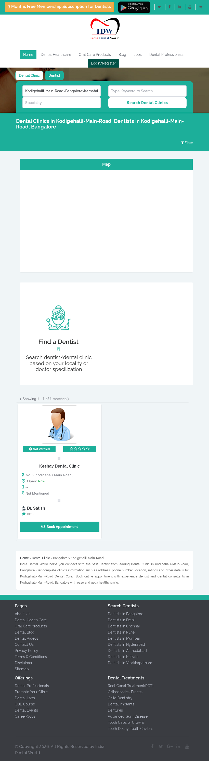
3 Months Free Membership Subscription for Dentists (59, 6)
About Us (22, 614)
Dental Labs (25, 698)
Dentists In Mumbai (124, 638)
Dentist (54, 75)
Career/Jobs (25, 716)
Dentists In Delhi (121, 620)
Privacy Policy (26, 651)
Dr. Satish (36, 508)
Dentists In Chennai (124, 626)
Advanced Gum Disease (128, 716)
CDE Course (25, 704)
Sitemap (22, 669)
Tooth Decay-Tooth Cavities (130, 729)
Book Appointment (61, 527)
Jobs (138, 55)
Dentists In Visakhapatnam (130, 663)
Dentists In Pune (121, 632)
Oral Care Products (95, 55)
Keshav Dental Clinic (59, 466)
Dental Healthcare (56, 55)
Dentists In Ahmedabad (127, 651)
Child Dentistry (120, 698)
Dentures (115, 710)
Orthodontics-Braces (125, 692)
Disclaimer (23, 663)
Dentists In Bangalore (125, 614)
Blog (122, 55)
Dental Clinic (29, 75)
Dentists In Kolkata (123, 657)
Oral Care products (31, 626)
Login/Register (103, 63)
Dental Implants (121, 704)
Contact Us (24, 644)
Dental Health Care (31, 620)
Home (28, 55)
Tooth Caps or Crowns (126, 722)
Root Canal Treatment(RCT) (130, 686)
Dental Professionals (166, 55)
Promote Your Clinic (31, 692)
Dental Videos (26, 638)
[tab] (29, 75)
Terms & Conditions (31, 657)
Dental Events (26, 710)
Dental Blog (24, 632)
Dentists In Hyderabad (126, 644)
